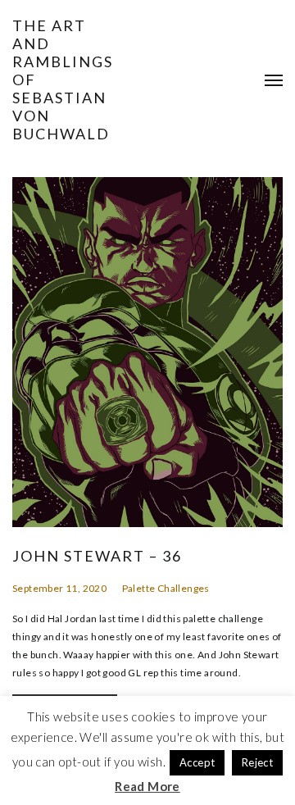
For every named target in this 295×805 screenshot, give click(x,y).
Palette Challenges (166, 588)
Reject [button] (257, 762)
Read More (147, 786)
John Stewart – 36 (97, 556)
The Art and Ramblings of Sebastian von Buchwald (62, 79)
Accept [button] (197, 762)
